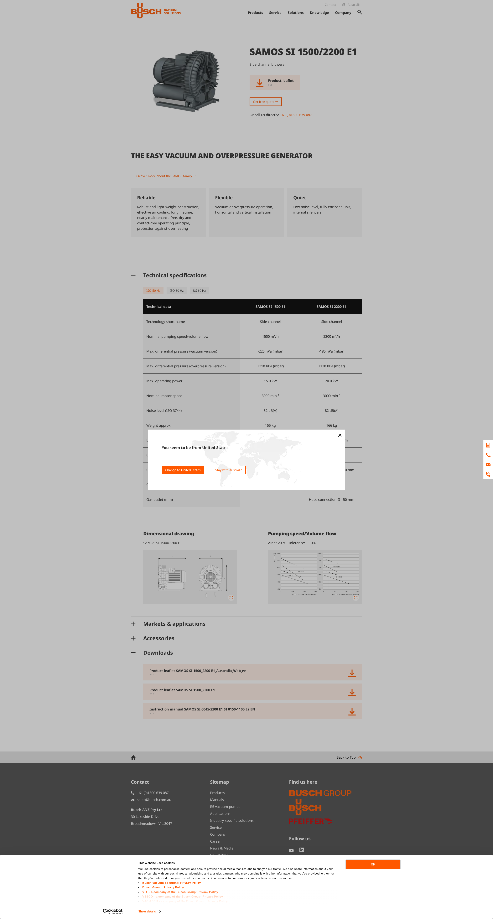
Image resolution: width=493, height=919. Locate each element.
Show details (147, 911)
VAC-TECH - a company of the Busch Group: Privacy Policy (185, 901)
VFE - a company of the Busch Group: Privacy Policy (180, 892)
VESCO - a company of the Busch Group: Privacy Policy (182, 896)
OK (373, 864)
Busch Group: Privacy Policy (163, 887)
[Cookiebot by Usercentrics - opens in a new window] (113, 911)
